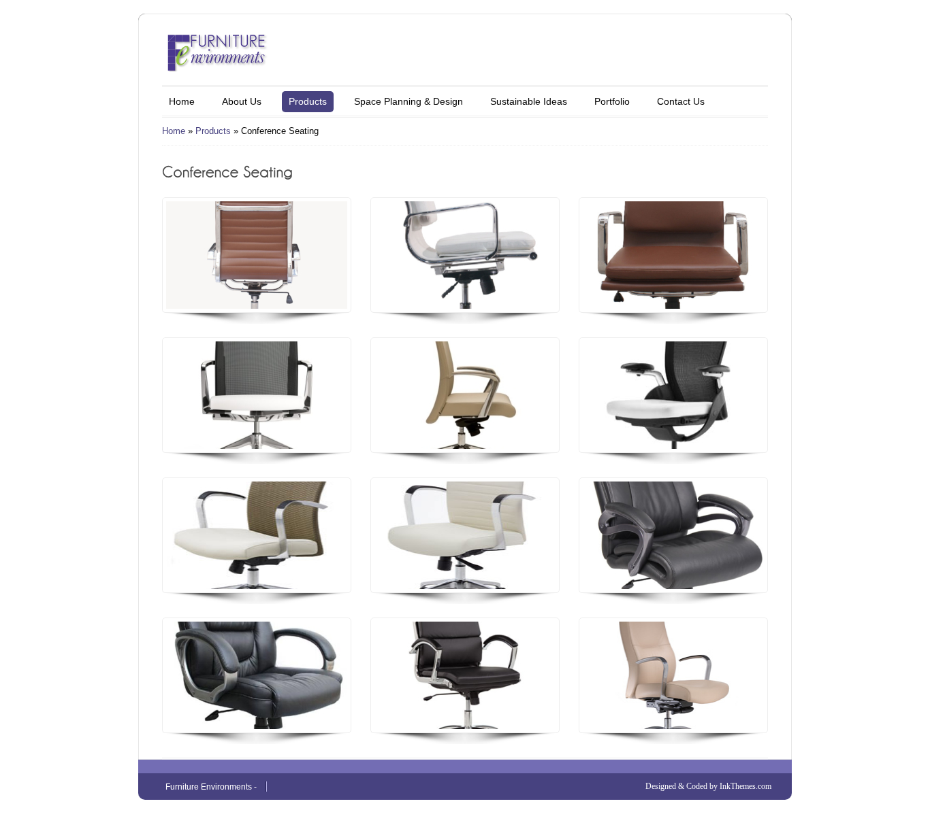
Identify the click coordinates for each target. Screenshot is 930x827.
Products (308, 101)
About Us (241, 101)
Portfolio (612, 101)
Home (182, 101)
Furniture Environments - (211, 787)
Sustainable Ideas (528, 101)
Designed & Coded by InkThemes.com (708, 786)
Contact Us (681, 101)
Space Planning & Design (408, 101)
